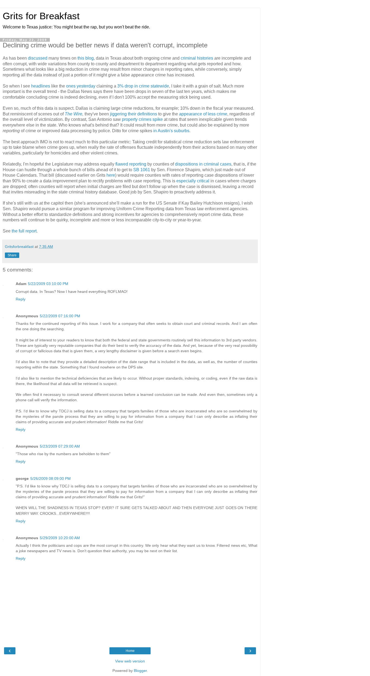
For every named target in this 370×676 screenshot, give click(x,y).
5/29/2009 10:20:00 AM (60, 538)
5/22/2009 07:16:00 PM (60, 316)
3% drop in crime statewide (143, 86)
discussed (37, 58)
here (110, 175)
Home (130, 651)
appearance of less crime (203, 114)
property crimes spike (142, 119)
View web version (130, 661)
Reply (20, 299)
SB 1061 (141, 169)
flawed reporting (130, 164)
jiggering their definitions (133, 114)
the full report (24, 231)
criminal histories (197, 58)
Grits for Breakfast (41, 16)
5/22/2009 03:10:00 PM (48, 284)
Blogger (140, 670)
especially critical (192, 181)
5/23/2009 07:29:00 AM (60, 446)
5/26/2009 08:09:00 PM (50, 478)
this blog (85, 58)
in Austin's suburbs (171, 130)
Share (12, 255)
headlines (40, 86)
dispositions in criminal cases (203, 164)
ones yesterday (80, 86)
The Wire (73, 114)
